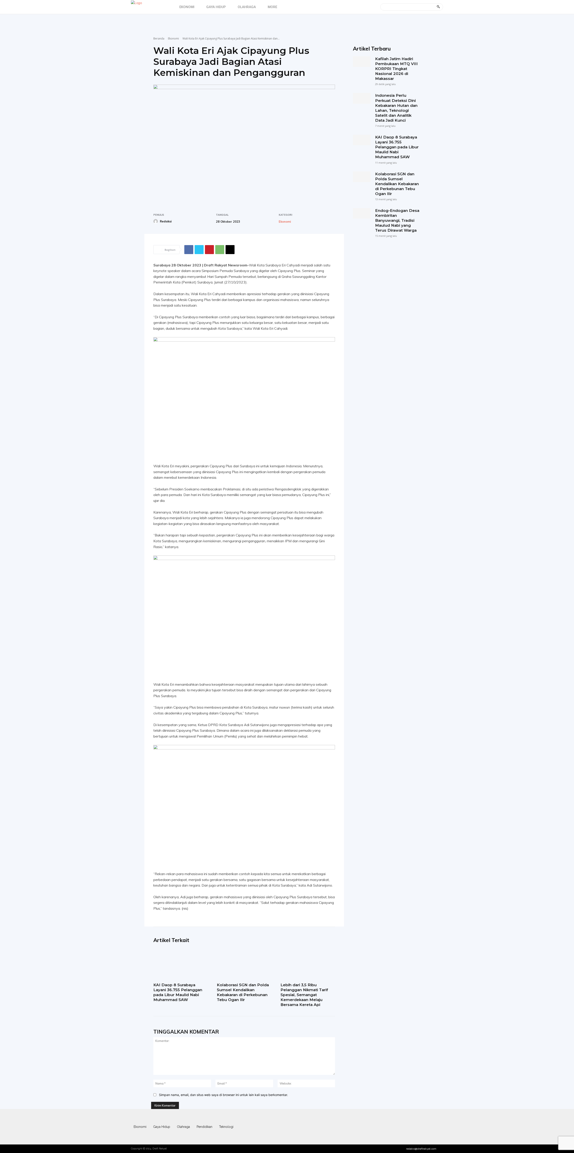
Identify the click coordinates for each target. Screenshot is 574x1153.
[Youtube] (438, 1126)
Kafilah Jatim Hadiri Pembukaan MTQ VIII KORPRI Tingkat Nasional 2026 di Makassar (396, 69)
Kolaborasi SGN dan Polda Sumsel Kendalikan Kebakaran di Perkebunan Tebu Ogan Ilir (243, 992)
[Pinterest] (209, 249)
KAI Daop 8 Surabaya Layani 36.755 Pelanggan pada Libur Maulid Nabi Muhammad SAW (177, 992)
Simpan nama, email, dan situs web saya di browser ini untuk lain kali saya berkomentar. (223, 1095)
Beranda (158, 38)
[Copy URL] (230, 249)
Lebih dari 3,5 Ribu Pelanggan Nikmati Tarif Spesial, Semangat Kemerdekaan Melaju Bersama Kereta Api (304, 995)
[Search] (438, 7)
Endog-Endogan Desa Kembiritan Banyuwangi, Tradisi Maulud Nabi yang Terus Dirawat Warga (397, 220)
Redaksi (166, 221)
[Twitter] (199, 249)
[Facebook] (188, 249)
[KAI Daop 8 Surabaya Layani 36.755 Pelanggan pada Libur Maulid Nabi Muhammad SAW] (180, 964)
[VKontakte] (429, 1126)
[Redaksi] (156, 221)
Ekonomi (173, 38)
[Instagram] (412, 1126)
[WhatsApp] (219, 249)
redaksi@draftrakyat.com (421, 1148)
